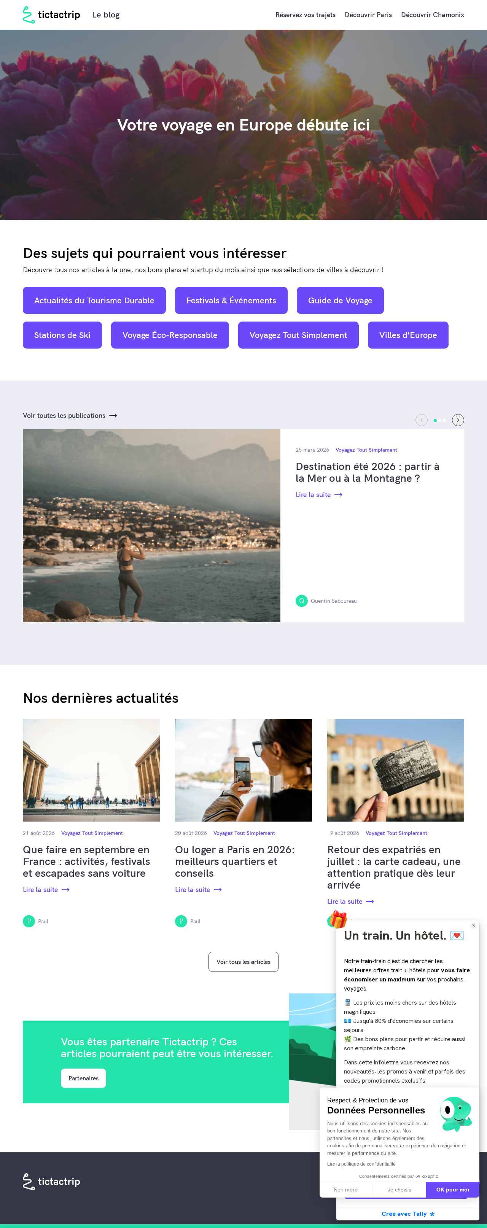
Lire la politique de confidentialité (361, 1164)
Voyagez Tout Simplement (366, 449)
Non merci (346, 1190)
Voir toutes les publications (64, 415)
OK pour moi (452, 1190)
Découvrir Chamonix (432, 14)
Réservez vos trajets (305, 14)
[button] (458, 420)
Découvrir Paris (368, 14)
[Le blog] (52, 15)
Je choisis (399, 1190)
